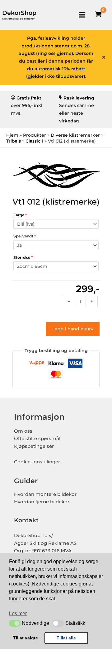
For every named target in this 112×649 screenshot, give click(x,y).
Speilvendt (24, 236)
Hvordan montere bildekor (45, 494)
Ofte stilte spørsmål (37, 438)
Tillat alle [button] (66, 637)
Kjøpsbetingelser (34, 446)
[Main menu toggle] (82, 14)
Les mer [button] (18, 613)
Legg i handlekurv (72, 328)
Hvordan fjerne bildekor (41, 502)
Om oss (23, 431)
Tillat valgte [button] (25, 637)
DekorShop (19, 12)
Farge (20, 215)
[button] (15, 623)
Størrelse (23, 257)
